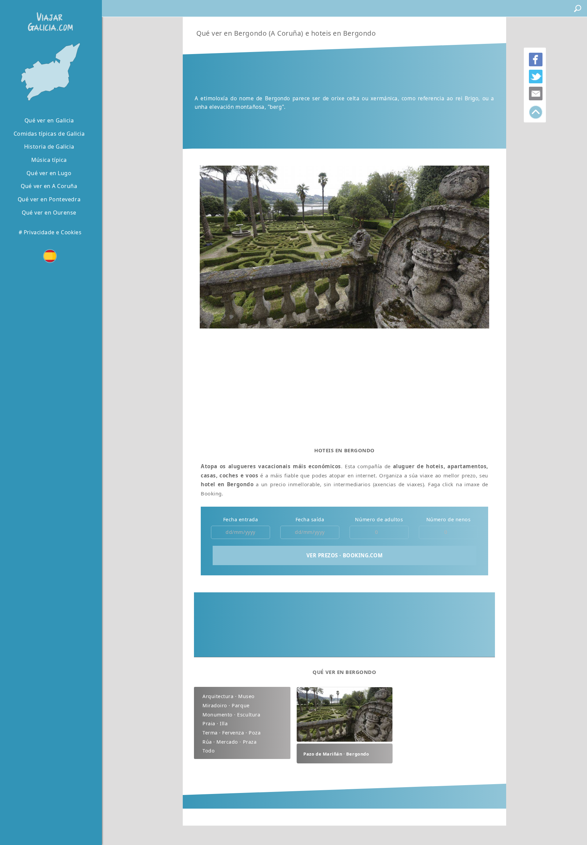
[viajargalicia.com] (49, 17)
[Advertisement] (344, 385)
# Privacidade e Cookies (50, 232)
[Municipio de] (49, 72)
